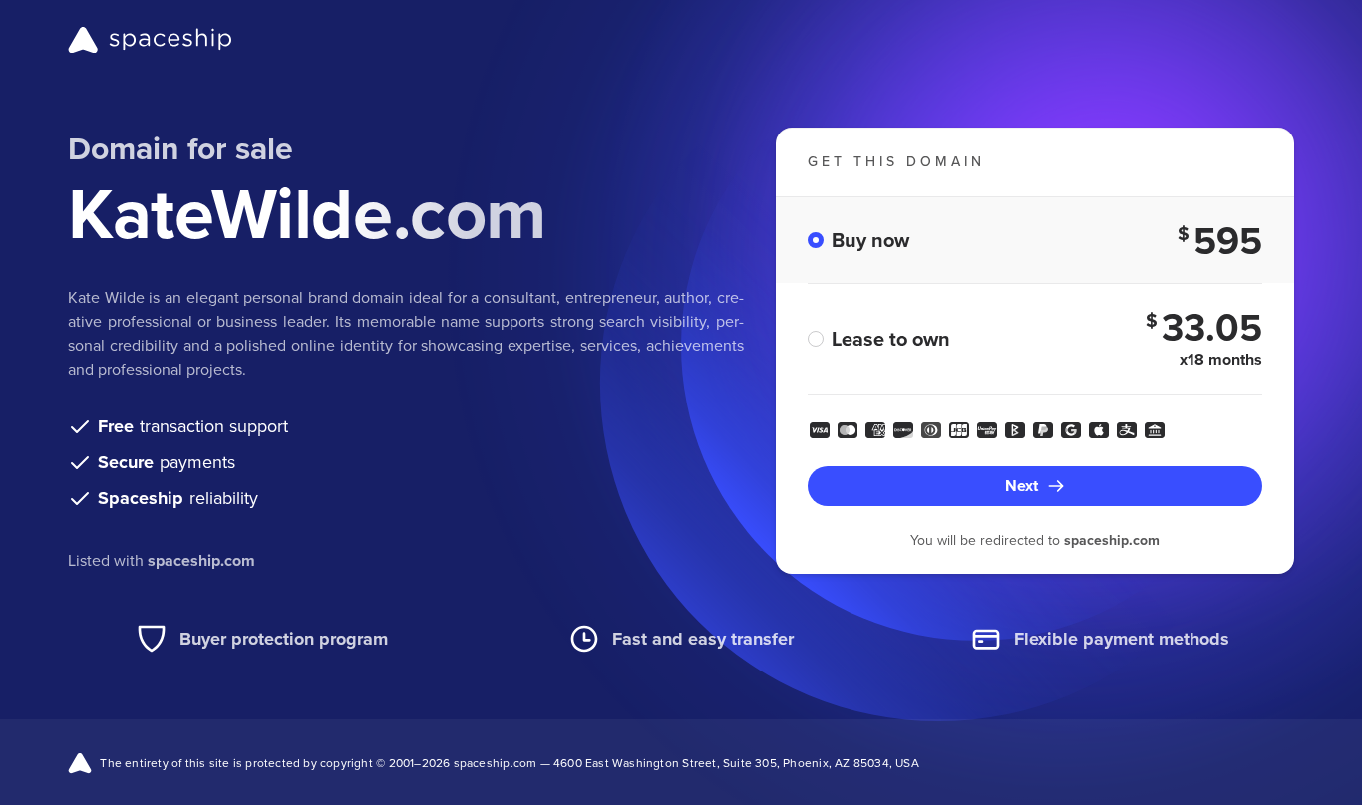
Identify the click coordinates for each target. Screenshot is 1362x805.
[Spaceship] (150, 40)
